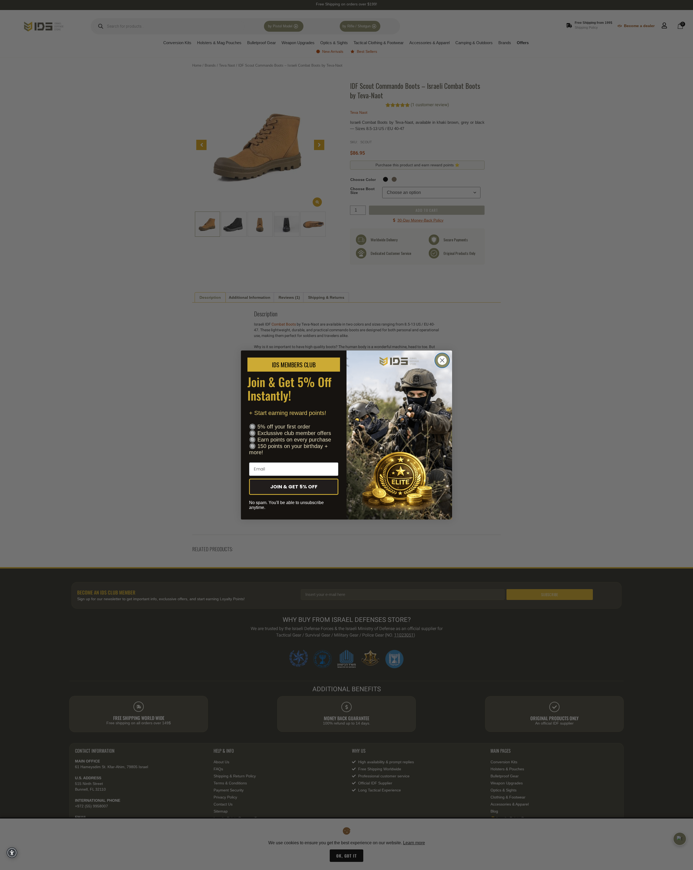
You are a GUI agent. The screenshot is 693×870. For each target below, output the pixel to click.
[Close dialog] (442, 360)
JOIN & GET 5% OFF (294, 486)
